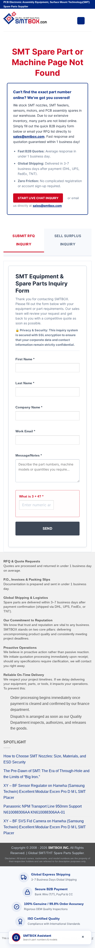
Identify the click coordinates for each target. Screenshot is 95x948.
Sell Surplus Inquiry (67, 240)
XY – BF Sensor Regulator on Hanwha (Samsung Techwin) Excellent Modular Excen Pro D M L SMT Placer (44, 791)
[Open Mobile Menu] (81, 20)
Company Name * (28, 407)
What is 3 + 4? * (31, 496)
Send (48, 528)
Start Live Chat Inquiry (38, 198)
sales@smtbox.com (29, 136)
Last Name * (24, 383)
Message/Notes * (28, 455)
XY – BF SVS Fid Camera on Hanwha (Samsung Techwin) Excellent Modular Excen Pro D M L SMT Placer (44, 827)
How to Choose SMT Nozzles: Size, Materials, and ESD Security (44, 759)
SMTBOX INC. (58, 847)
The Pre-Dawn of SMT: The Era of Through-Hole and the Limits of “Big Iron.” (46, 774)
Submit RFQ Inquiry (23, 240)
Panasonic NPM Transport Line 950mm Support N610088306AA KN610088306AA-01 (42, 809)
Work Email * (25, 431)
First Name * (24, 359)
